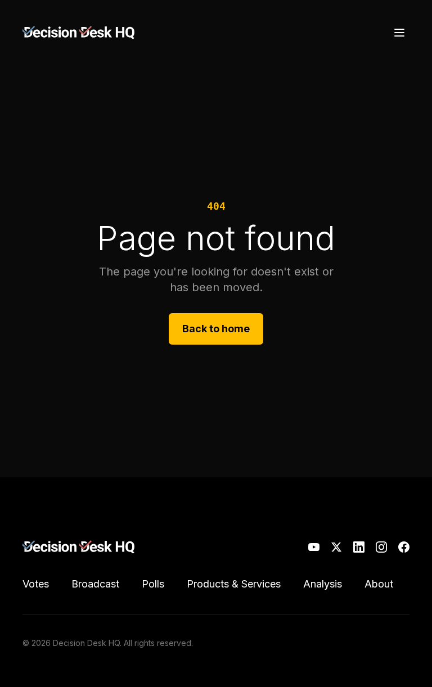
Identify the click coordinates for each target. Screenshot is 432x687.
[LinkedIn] (358, 547)
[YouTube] (314, 547)
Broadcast (95, 584)
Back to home (216, 329)
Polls (153, 584)
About (378, 584)
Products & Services (234, 584)
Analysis (322, 584)
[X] (336, 547)
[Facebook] (404, 547)
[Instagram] (381, 547)
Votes (35, 584)
